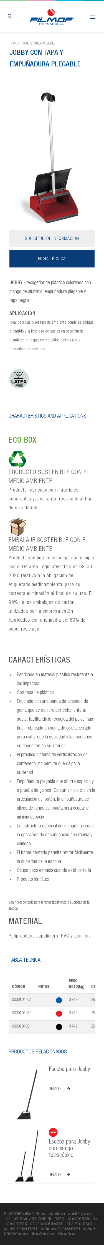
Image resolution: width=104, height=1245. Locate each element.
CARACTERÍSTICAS (39, 661)
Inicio (13, 43)
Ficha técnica (52, 259)
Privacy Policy (66, 1234)
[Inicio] (52, 17)
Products (26, 43)
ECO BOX (23, 441)
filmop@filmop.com (43, 1234)
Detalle (55, 1089)
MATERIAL (25, 922)
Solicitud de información (52, 239)
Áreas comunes (44, 43)
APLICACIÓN (22, 313)
